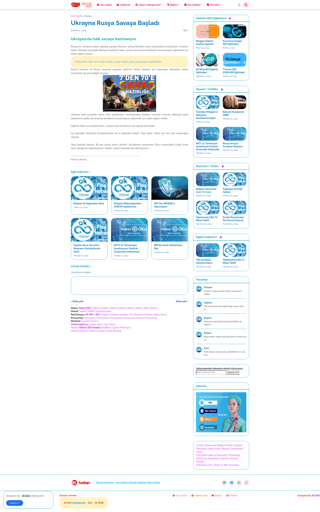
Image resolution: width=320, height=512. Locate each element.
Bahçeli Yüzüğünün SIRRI (233, 113)
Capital (85, 321)
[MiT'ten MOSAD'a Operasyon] (170, 188)
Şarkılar (114, 314)
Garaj (163, 314)
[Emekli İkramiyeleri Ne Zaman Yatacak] (234, 207)
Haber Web (96, 324)
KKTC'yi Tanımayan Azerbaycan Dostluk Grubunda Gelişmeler (127, 248)
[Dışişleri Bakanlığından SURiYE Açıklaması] (129, 188)
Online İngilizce (79, 324)
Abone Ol (233, 372)
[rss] (239, 482)
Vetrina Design (79, 331)
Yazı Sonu (109, 324)
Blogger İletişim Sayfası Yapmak (205, 42)
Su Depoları (136, 314)
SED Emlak (94, 327)
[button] (239, 5)
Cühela (148, 314)
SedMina (105, 327)
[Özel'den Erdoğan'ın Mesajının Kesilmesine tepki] (208, 102)
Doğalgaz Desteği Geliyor (232, 190)
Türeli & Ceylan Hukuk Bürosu (104, 331)
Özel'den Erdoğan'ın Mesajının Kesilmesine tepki (207, 115)
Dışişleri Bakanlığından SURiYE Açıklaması (128, 205)
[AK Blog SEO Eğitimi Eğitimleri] (208, 60)
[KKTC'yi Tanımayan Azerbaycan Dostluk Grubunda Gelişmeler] (129, 229)
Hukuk (82, 311)
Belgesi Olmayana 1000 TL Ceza (206, 190)
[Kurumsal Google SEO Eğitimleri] (234, 31)
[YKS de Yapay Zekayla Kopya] (208, 250)
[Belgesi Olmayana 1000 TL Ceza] (208, 179)
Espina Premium (121, 327)
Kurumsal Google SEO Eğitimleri (232, 42)
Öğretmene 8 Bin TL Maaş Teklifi (207, 219)
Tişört (199, 452)
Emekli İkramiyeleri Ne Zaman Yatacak (233, 219)
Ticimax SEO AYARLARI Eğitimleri (234, 71)
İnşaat (105, 314)
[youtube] (231, 482)
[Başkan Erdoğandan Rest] (89, 188)
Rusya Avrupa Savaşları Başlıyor (232, 145)
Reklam (233, 495)
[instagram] (246, 482)
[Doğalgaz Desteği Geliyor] (234, 179)
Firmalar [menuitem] (214, 4)
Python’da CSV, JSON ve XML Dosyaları (217, 465)
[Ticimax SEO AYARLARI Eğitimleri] (234, 60)
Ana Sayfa (76, 16)
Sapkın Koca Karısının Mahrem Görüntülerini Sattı (87, 248)
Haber (96, 308)
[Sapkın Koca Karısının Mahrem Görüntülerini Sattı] (89, 229)
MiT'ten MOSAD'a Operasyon (164, 205)
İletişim (218, 495)
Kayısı (140, 318)
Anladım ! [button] (15, 503)
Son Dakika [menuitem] (193, 4)
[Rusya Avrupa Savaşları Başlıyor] (234, 134)
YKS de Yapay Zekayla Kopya (204, 261)
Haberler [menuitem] (125, 4)
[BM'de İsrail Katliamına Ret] (170, 229)
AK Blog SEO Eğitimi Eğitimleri (207, 71)
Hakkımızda (200, 495)
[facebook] (224, 482)
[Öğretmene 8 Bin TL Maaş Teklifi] (208, 207)
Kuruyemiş (90, 318)
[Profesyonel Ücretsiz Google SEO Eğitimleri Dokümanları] (221, 431)
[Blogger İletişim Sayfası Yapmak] (208, 31)
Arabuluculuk (103, 311)
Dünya (87, 16)
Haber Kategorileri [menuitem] (149, 4)
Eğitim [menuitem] (173, 4)
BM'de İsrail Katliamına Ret (168, 247)
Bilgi (156, 314)
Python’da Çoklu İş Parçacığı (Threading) (218, 455)
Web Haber (150, 308)
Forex (94, 321)
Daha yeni (77, 301)
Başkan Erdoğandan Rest (89, 203)
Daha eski (181, 301)
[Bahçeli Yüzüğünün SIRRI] (234, 102)
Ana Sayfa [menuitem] (106, 4)
